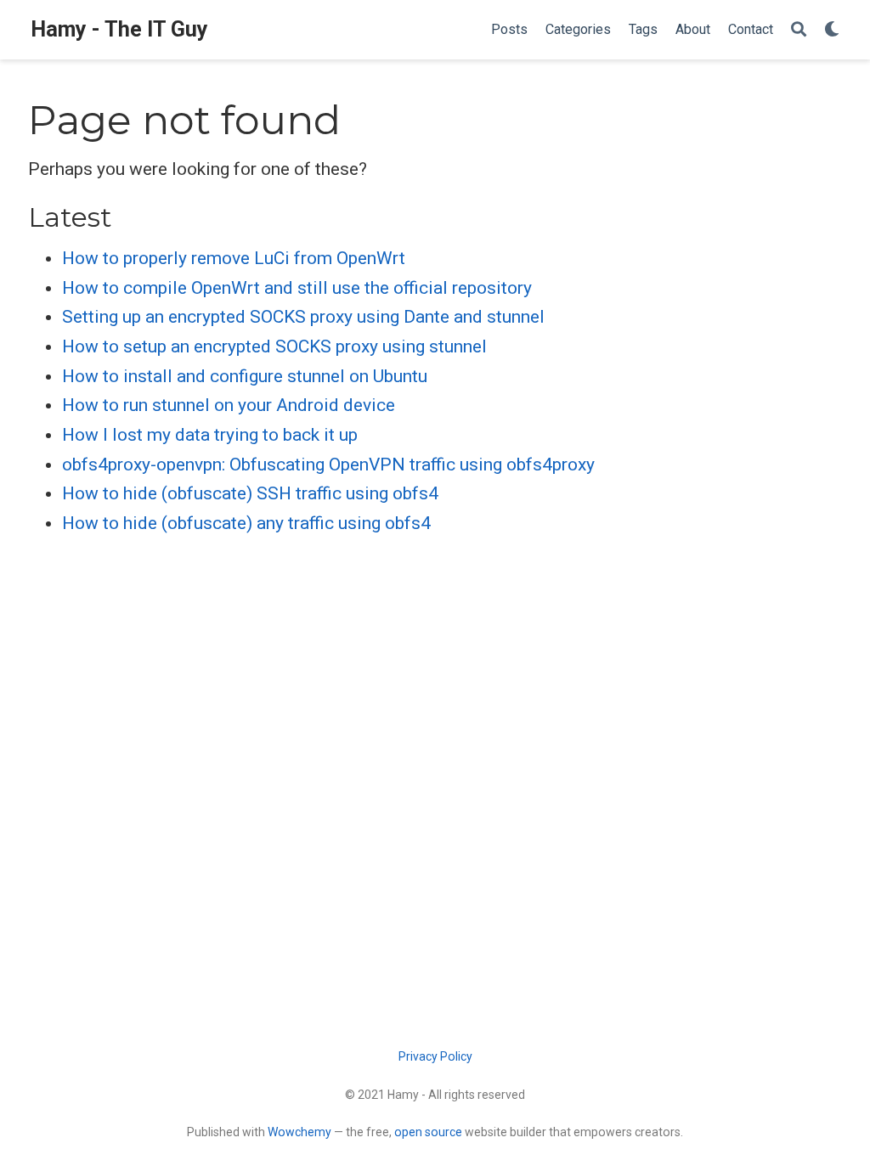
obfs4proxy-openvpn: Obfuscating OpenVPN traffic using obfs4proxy (328, 464)
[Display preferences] (831, 30)
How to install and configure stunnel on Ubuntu (244, 376)
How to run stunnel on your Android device (228, 405)
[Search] (798, 30)
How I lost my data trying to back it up (210, 435)
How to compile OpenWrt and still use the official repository (297, 288)
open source (428, 1132)
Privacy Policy (435, 1056)
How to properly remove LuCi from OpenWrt (233, 258)
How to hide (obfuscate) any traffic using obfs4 (246, 523)
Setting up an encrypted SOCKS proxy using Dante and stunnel (303, 317)
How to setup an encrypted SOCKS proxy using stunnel (274, 346)
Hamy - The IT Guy (119, 29)
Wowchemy (299, 1132)
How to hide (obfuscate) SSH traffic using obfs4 (250, 493)
